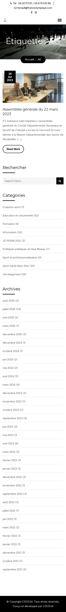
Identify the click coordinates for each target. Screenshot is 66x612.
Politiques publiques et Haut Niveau (24, 249)
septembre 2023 (13, 418)
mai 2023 (8, 435)
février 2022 (10, 535)
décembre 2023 (12, 393)
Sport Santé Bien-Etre (16, 266)
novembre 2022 (12, 485)
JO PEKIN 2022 (12, 240)
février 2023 (10, 460)
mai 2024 (8, 368)
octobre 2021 (10, 561)
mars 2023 (9, 451)
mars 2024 (9, 384)
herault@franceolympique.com (34, 7)
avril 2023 (8, 443)
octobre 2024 (11, 351)
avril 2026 (8, 317)
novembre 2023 (12, 401)
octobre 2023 (11, 409)
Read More (13, 149)
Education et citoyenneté (18, 215)
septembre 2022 (13, 493)
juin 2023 (8, 426)
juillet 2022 (9, 510)
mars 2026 (9, 326)
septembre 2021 (12, 569)
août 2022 (8, 502)
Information (9, 232)
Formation (9, 224)
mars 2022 (9, 527)
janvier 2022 (10, 544)
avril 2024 (8, 376)
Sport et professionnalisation (20, 257)
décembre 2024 (12, 342)
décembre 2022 (12, 477)
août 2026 (9, 300)
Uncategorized (12, 274)
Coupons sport (12, 207)
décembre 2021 (12, 552)
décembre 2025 (12, 334)
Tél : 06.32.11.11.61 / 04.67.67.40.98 (32, 3)
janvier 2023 (10, 468)
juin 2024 (8, 359)
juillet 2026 (9, 309)
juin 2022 (8, 519)
